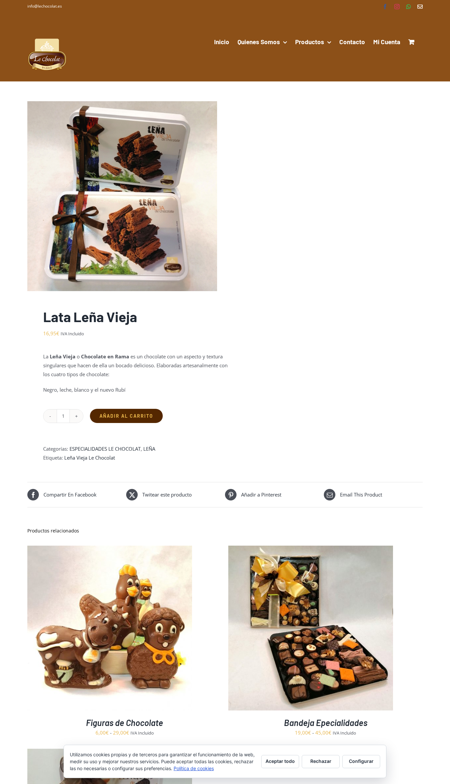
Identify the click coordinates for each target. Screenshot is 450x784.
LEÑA (149, 448)
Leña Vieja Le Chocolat (89, 457)
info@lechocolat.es (44, 6)
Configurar (361, 761)
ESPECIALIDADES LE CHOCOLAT (105, 448)
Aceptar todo (280, 761)
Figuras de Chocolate (124, 722)
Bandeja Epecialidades (325, 722)
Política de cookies (194, 768)
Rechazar (320, 761)
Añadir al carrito (126, 416)
